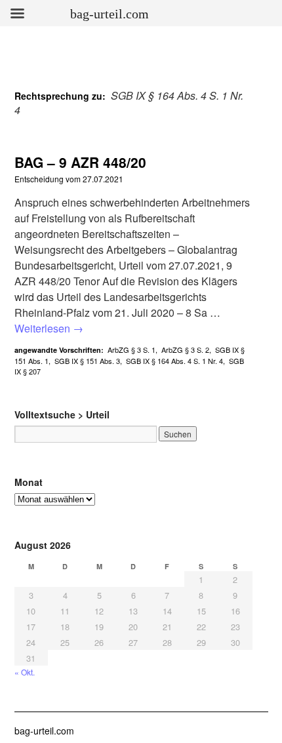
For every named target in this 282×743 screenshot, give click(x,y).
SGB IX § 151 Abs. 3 (87, 360)
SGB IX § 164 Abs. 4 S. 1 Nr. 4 (174, 360)
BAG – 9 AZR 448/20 (80, 162)
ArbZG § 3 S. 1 (131, 349)
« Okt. (24, 671)
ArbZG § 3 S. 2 (185, 349)
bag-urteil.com (44, 730)
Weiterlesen (48, 328)
